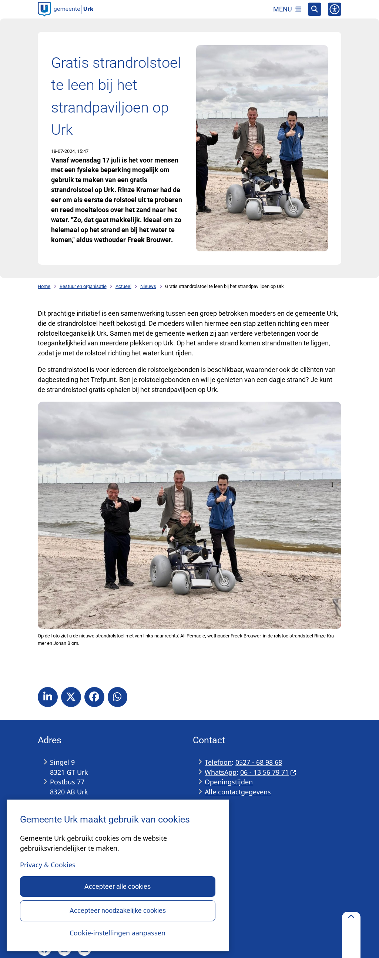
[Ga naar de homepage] (65, 9)
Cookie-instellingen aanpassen (117, 932)
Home (44, 286)
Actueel (123, 286)
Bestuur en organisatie (83, 286)
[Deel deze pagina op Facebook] (94, 697)
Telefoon (218, 762)
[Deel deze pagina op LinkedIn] (48, 697)
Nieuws (148, 286)
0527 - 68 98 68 (258, 762)
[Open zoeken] (314, 9)
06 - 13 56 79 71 (264, 772)
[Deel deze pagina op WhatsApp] (118, 697)
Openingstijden (229, 781)
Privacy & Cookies (48, 864)
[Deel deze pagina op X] (71, 697)
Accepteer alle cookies (117, 886)
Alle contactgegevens (238, 791)
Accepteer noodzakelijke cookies (118, 910)
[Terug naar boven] (351, 935)
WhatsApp (221, 772)
